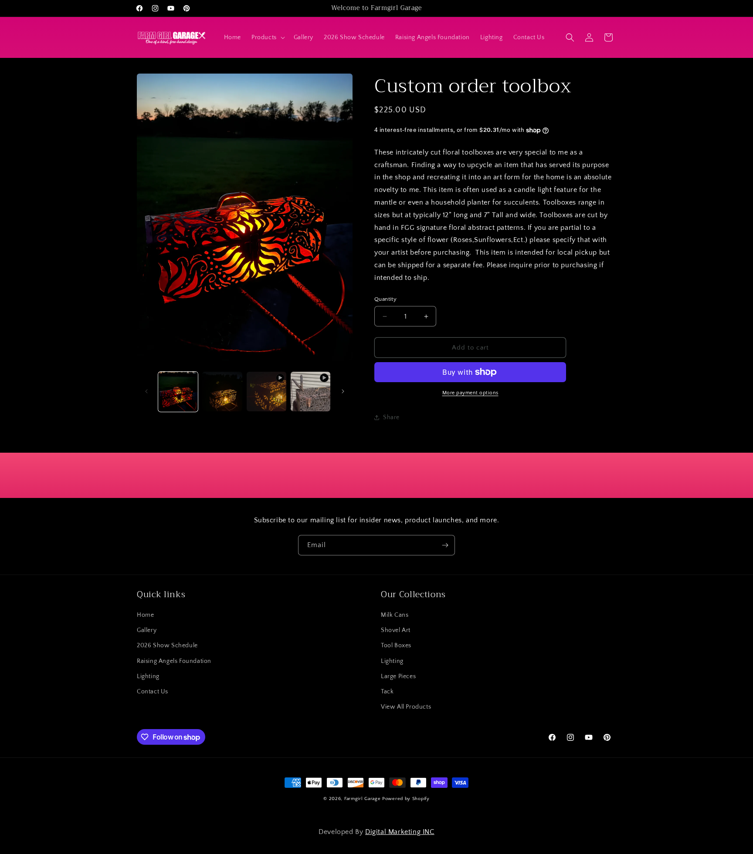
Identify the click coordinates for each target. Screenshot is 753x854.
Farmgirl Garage (362, 798)
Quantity (385, 299)
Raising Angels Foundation (174, 661)
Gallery (146, 630)
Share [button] (391, 417)
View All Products (406, 707)
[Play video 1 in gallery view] (266, 391)
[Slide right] (343, 391)
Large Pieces (398, 676)
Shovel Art (395, 630)
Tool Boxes (396, 645)
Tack (387, 691)
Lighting (148, 676)
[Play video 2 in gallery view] (310, 391)
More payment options (470, 393)
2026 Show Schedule (167, 645)
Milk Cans (394, 615)
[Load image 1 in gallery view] (178, 391)
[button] (267, 37)
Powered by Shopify (406, 798)
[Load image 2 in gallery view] (222, 391)
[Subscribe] (445, 545)
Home (145, 615)
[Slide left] (146, 391)
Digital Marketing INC (399, 832)
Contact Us (152, 691)
